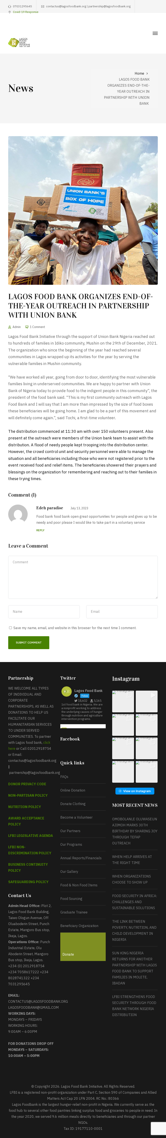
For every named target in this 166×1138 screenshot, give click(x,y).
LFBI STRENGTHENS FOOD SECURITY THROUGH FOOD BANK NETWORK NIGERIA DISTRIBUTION (134, 1006)
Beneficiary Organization (79, 926)
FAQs (64, 777)
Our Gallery (69, 871)
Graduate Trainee (74, 912)
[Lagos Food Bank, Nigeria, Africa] (19, 42)
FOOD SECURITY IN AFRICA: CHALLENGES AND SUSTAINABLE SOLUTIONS (134, 902)
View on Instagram (137, 791)
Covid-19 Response (25, 12)
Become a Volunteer (76, 817)
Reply (40, 530)
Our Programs (71, 844)
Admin (17, 327)
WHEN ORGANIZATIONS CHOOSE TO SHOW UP (131, 879)
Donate (68, 954)
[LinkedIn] (156, 25)
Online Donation (72, 790)
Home (139, 73)
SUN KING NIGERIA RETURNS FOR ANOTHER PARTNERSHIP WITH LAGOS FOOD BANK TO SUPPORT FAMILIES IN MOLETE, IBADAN (134, 968)
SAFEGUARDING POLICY (28, 882)
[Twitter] (136, 25)
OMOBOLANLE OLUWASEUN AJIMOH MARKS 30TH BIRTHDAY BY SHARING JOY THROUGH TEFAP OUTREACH (134, 831)
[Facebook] (129, 25)
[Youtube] (149, 25)
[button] (123, 701)
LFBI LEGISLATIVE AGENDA (30, 835)
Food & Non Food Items (78, 885)
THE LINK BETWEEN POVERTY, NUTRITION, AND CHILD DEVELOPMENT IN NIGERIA (134, 930)
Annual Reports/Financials (81, 858)
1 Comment (37, 327)
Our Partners (70, 831)
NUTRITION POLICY (24, 807)
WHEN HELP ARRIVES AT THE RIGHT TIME (132, 860)
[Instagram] (142, 25)
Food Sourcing (71, 898)
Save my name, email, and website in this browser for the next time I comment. (74, 628)
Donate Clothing (73, 804)
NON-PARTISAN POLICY (28, 795)
